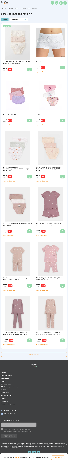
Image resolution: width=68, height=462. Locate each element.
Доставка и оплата (6, 384)
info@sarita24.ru (9, 414)
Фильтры (4, 19)
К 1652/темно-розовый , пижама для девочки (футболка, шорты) (48, 224)
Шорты (38, 61)
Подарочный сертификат (8, 404)
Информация (5, 378)
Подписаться (9, 436)
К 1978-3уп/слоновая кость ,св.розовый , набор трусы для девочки (17, 62)
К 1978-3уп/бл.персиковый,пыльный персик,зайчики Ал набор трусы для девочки (48, 168)
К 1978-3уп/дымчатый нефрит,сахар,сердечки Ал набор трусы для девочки (16, 168)
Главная (3, 8)
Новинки (3, 398)
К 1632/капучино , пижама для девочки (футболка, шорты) (49, 278)
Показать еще (34, 354)
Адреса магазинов (6, 375)
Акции (3, 381)
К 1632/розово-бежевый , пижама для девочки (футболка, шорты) (16, 278)
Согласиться (57, 458)
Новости (3, 372)
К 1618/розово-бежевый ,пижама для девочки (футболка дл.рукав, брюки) (48, 333)
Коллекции (4, 401)
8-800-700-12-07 (10, 410)
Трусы (38, 114)
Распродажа (5, 392)
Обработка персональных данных (11, 387)
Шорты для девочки (9, 114)
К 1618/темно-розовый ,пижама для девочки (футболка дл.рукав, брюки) (15, 333)
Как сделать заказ (6, 395)
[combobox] (11, 19)
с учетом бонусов (42, 72)
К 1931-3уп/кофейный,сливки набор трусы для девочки (17, 224)
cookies (17, 458)
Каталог (10, 8)
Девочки (17, 8)
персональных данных (10, 431)
